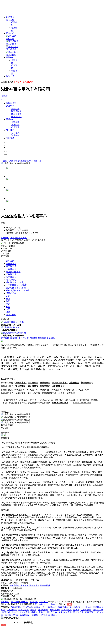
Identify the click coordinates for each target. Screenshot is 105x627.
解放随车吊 (33, 386)
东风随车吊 (20, 386)
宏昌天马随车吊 (13, 272)
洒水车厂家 (78, 612)
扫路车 (42, 612)
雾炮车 (35, 615)
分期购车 (22, 238)
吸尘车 (15, 612)
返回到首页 (11, 103)
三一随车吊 (11, 264)
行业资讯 (15, 127)
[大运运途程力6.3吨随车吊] (13, 333)
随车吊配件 (11, 55)
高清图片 (14, 338)
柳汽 (8, 307)
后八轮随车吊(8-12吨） (16, 288)
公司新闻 (15, 122)
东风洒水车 (16, 607)
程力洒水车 (23, 610)
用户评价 (14, 238)
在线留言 (6, 622)
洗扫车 (15, 615)
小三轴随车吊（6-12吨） (17, 285)
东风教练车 (28, 607)
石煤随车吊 (11, 269)
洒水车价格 (52, 612)
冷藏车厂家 (39, 607)
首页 (5, 161)
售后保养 (42, 338)
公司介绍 (10, 20)
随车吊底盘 (11, 49)
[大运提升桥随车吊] (10, 327)
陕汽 (8, 304)
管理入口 (43, 602)
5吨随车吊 (5, 612)
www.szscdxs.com (82, 403)
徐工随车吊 (11, 266)
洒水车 (76, 610)
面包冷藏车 (86, 610)
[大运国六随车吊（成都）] (13, 322)
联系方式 (10, 76)
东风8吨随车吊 (65, 612)
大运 (8, 309)
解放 (8, 298)
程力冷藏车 (66, 610)
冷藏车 (34, 612)
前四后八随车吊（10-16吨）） (19, 290)
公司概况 (15, 133)
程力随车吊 (11, 277)
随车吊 (54, 615)
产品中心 (10, 33)
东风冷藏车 (63, 607)
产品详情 (5, 338)
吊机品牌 (10, 38)
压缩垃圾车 (43, 610)
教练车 (33, 610)
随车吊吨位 (11, 44)
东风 (8, 296)
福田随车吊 (57, 386)
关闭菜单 (10, 138)
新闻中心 (10, 57)
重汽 (8, 301)
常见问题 (51, 338)
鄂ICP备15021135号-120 (45, 604)
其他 (8, 312)
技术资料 (15, 125)
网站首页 (10, 17)
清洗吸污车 (90, 612)
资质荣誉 (15, 135)
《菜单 (4, 96)
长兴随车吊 (11, 274)
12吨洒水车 (44, 615)
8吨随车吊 (44, 390)
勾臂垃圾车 (55, 610)
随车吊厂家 (98, 610)
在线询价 (5, 238)
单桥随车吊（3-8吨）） (16, 282)
